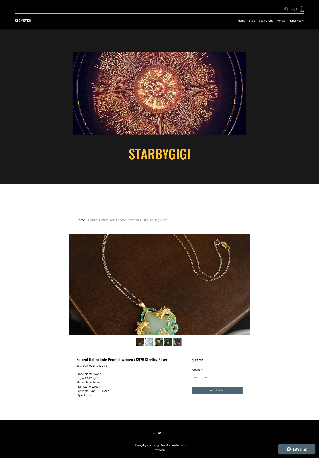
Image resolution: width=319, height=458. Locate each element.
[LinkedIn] (165, 433)
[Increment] (206, 377)
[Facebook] (154, 433)
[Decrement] (195, 377)
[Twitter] (159, 433)
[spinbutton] (201, 377)
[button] (302, 9)
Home (80, 220)
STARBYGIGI (24, 20)
